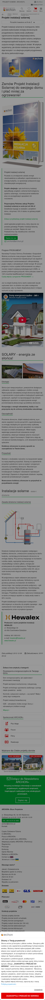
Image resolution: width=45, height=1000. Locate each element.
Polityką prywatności (8, 984)
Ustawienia (38, 989)
